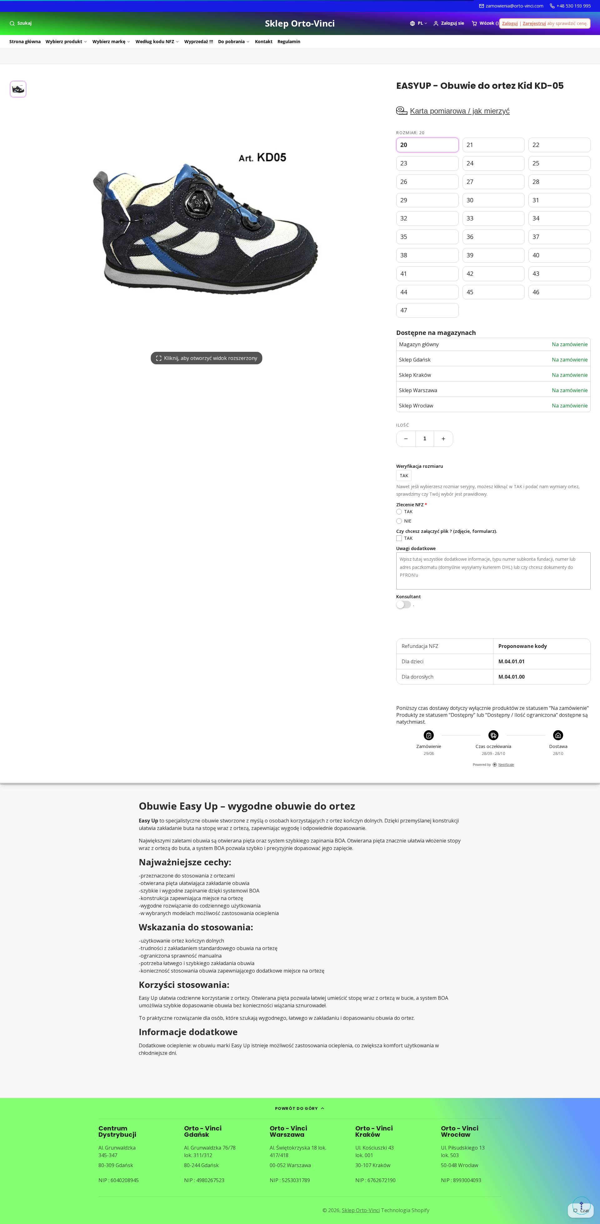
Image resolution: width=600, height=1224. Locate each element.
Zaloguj (510, 23)
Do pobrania (231, 41)
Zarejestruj (534, 23)
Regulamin (289, 41)
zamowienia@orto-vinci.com (514, 6)
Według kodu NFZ (155, 41)
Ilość (402, 425)
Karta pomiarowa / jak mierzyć (460, 111)
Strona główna (25, 41)
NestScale (506, 764)
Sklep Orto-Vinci (361, 1210)
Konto (448, 23)
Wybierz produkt (64, 41)
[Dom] (300, 23)
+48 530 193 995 (574, 6)
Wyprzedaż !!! (198, 41)
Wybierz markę (108, 41)
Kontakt (263, 41)
